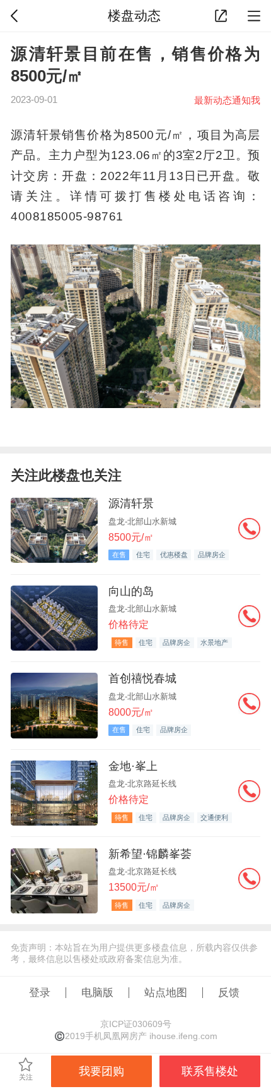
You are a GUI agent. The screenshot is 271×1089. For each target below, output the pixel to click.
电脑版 (97, 992)
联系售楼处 (210, 1071)
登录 (39, 992)
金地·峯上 (133, 766)
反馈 (228, 992)
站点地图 (165, 992)
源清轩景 (131, 503)
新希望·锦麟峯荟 (150, 853)
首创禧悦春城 (142, 678)
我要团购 (101, 1071)
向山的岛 (131, 591)
